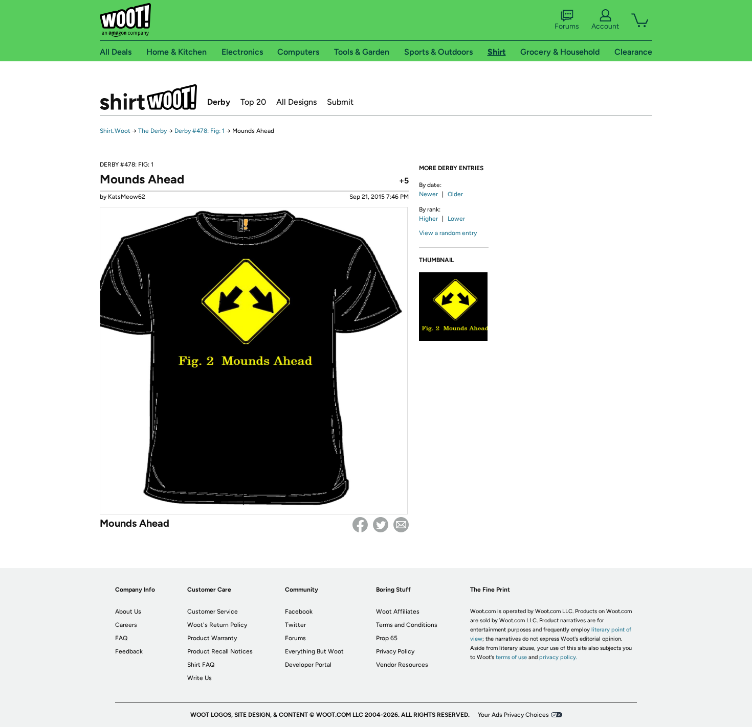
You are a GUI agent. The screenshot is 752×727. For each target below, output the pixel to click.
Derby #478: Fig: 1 (199, 130)
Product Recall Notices (220, 651)
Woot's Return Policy (217, 624)
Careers (126, 624)
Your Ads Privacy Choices (513, 714)
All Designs (296, 102)
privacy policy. (558, 657)
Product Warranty (212, 638)
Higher (428, 218)
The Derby (152, 130)
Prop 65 (386, 638)
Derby (218, 102)
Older (455, 194)
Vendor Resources (402, 664)
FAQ (121, 638)
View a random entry (448, 233)
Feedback (129, 651)
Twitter (380, 524)
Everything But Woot (314, 651)
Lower (456, 218)
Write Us (199, 678)
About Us (128, 611)
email (401, 524)
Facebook (360, 524)
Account (605, 26)
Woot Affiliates (397, 611)
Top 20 (253, 102)
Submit (340, 102)
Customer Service (212, 611)
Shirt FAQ (200, 664)
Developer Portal (308, 664)
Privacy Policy (395, 651)
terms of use (511, 657)
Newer (428, 194)
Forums (567, 26)
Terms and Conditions (406, 624)
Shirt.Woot (148, 97)
